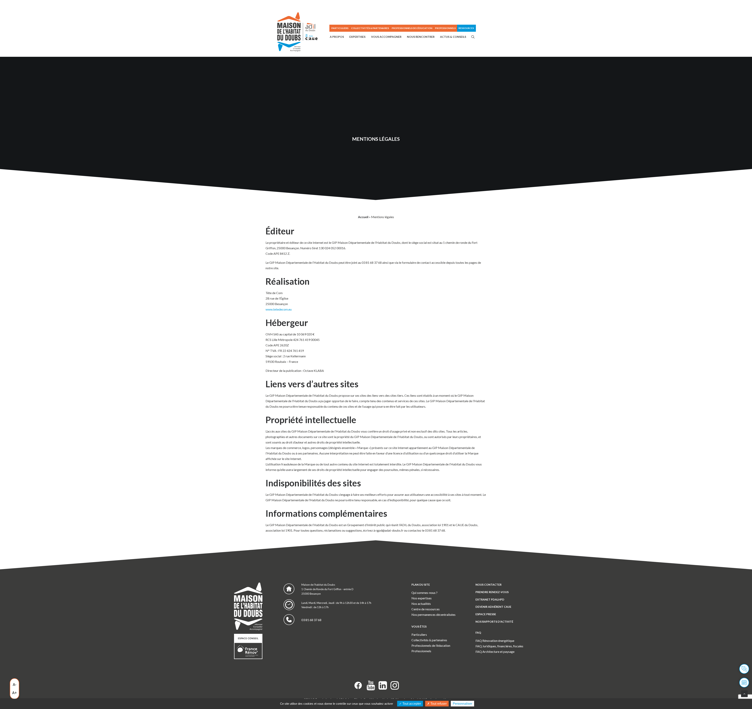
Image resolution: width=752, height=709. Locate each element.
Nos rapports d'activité (494, 621)
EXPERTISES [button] (357, 36)
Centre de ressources (425, 609)
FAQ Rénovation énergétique (494, 640)
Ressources (466, 28)
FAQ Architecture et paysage (494, 651)
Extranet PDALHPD (489, 599)
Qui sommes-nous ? (424, 592)
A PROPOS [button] (337, 36)
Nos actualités (421, 603)
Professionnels (445, 28)
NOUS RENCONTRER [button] (421, 36)
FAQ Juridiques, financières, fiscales (499, 646)
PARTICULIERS (339, 28)
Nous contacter (488, 584)
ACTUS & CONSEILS (453, 36)
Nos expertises (421, 598)
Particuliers (419, 634)
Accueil (363, 217)
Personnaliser (462, 703)
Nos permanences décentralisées (433, 614)
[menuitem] (339, 28)
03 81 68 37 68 (311, 620)
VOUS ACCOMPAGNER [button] (386, 36)
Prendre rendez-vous (492, 592)
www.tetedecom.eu (279, 309)
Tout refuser (438, 703)
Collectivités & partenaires (429, 640)
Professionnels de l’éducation (412, 28)
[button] (473, 37)
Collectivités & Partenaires (370, 28)
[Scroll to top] (744, 693)
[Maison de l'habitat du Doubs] (297, 31)
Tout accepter (411, 703)
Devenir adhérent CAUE (493, 606)
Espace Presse (485, 614)
